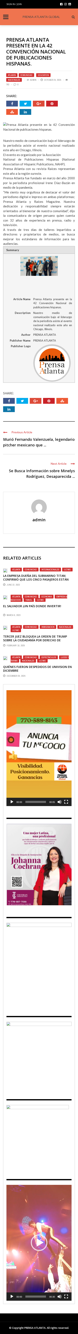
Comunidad (26, 75)
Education (43, 75)
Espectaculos (48, 657)
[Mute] (59, 802)
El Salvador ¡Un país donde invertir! (32, 606)
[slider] (35, 802)
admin (33, 79)
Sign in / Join (14, 4)
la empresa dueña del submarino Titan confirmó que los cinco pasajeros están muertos (36, 579)
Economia (46, 596)
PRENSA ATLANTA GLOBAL (41, 17)
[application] (39, 748)
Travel (28, 599)
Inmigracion (47, 627)
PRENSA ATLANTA (35, 1328)
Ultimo (67, 569)
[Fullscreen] (66, 802)
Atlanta (12, 75)
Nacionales (14, 79)
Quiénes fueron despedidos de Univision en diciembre (37, 669)
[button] (39, 748)
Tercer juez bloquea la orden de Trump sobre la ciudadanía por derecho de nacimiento (35, 640)
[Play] (12, 802)
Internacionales (50, 569)
